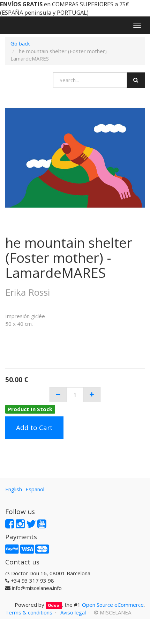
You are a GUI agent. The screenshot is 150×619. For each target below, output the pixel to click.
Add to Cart (34, 427)
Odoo (53, 605)
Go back (20, 43)
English (13, 489)
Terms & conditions (28, 612)
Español (34, 489)
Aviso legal (73, 612)
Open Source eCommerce (113, 604)
